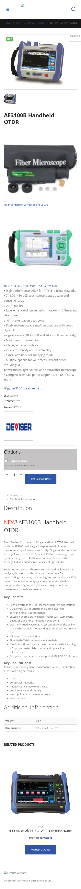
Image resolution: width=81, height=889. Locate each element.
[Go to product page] (40, 793)
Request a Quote (41, 479)
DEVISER (17, 406)
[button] (7, 9)
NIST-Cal (19, 461)
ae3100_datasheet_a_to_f (28, 388)
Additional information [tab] (23, 499)
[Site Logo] (40, 9)
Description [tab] (16, 495)
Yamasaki (46, 837)
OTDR (17, 400)
